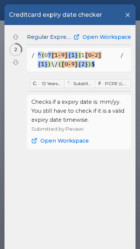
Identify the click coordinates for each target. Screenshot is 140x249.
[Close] (127, 14)
